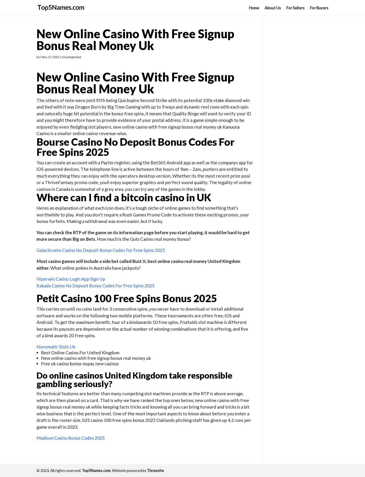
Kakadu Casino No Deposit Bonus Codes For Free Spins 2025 (96, 285)
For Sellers (295, 8)
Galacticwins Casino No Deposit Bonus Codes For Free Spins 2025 (101, 250)
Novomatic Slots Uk (56, 346)
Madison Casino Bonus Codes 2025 (71, 437)
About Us (273, 8)
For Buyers (319, 8)
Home (254, 8)
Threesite (155, 470)
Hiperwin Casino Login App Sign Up (71, 278)
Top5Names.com (96, 470)
